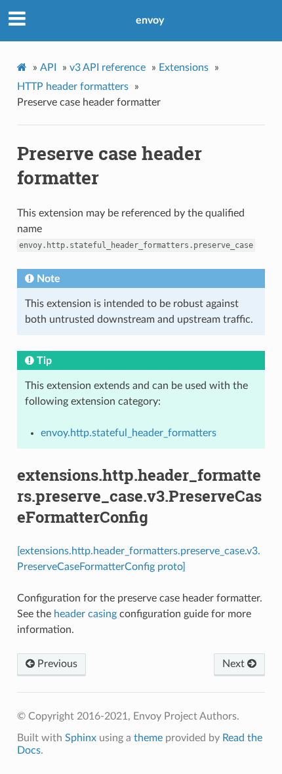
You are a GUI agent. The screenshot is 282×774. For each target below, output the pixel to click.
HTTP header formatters (73, 86)
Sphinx (80, 738)
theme (148, 738)
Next (234, 664)
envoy (150, 20)
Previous (56, 664)
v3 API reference (108, 67)
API (48, 67)
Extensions (184, 67)
